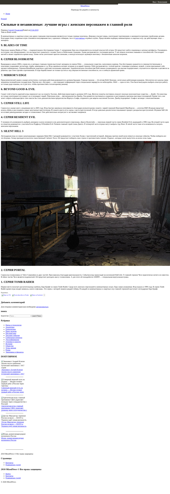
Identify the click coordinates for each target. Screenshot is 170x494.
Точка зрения (11, 348)
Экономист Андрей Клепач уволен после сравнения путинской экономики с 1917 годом (12, 373)
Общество (10, 346)
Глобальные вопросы (14, 338)
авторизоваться (42, 307)
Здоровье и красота (13, 342)
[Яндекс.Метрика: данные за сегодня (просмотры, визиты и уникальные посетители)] (19, 486)
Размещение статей (13, 465)
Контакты (9, 463)
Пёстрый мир (11, 333)
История (9, 344)
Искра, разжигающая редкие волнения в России (12, 439)
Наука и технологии (14, 325)
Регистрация (162, 2)
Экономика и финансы (15, 352)
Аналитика (10, 327)
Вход (154, 2)
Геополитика (11, 329)
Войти (8, 474)
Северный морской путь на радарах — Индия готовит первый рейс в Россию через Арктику (12, 391)
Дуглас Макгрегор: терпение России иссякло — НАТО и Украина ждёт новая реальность (13, 424)
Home (8, 14)
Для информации (12, 340)
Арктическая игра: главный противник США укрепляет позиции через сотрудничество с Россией (14, 409)
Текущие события (13, 335)
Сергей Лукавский (15, 30)
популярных (80, 38)
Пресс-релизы (11, 331)
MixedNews (85, 6)
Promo (3, 19)
